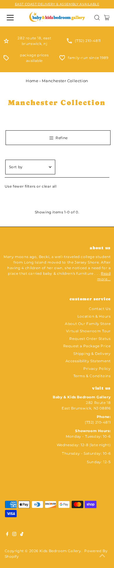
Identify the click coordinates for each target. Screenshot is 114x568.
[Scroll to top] (102, 556)
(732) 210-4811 (88, 40)
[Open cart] (107, 18)
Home (32, 80)
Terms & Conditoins (92, 376)
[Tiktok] (22, 535)
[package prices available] (6, 59)
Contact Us (99, 308)
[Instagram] (14, 535)
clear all (49, 186)
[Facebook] (7, 535)
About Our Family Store (87, 323)
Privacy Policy (96, 368)
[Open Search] (97, 17)
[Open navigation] (12, 17)
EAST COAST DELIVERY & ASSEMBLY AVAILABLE (57, 4)
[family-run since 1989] (62, 59)
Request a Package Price (87, 346)
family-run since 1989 (88, 57)
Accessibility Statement (88, 361)
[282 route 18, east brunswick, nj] (6, 42)
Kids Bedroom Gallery (60, 551)
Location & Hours (94, 316)
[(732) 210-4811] (69, 42)
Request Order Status (89, 338)
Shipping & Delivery (91, 353)
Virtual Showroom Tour (88, 331)
